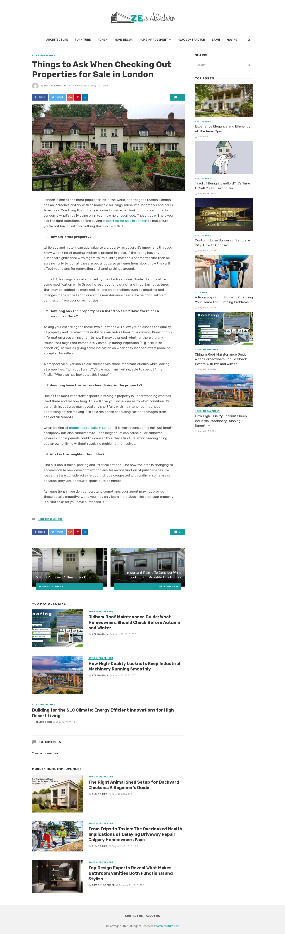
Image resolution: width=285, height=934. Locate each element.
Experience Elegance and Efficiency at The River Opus (222, 128)
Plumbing (201, 292)
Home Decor (124, 39)
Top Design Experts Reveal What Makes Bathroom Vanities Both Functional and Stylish (130, 873)
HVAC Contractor (191, 39)
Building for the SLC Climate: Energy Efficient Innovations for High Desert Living (103, 713)
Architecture (57, 39)
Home (101, 39)
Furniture (83, 39)
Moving (232, 39)
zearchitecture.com (167, 926)
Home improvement (153, 39)
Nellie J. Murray (55, 85)
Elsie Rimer (99, 794)
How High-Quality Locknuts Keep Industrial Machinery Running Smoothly (134, 666)
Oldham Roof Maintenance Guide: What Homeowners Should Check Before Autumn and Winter (134, 622)
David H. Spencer (103, 885)
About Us (153, 916)
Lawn (216, 39)
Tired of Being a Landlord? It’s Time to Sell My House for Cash (222, 185)
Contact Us (134, 916)
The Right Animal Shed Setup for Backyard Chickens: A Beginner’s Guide (133, 785)
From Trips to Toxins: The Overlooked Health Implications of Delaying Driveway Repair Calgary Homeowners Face (135, 834)
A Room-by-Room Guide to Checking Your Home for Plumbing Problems (224, 299)
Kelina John (100, 634)
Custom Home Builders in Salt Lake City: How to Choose (222, 242)
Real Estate (203, 121)
